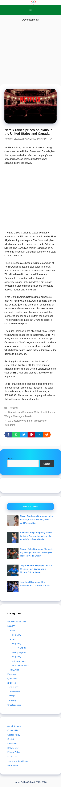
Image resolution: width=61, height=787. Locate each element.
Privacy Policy (13, 752)
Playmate (11, 674)
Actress (12, 639)
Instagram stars (19, 661)
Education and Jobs (16, 621)
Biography (16, 635)
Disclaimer (12, 743)
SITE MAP (12, 756)
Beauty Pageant (19, 652)
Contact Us (12, 730)
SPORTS (11, 683)
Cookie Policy (13, 735)
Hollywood (14, 670)
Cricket (10, 739)
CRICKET (14, 687)
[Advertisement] (30, 52)
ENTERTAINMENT (18, 648)
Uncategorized (14, 705)
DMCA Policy (13, 748)
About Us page (14, 726)
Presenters (14, 691)
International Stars (20, 665)
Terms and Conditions (17, 761)
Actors (12, 630)
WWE (12, 696)
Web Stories (13, 765)
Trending (13, 408)
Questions (12, 678)
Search (10, 458)
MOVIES (11, 626)
